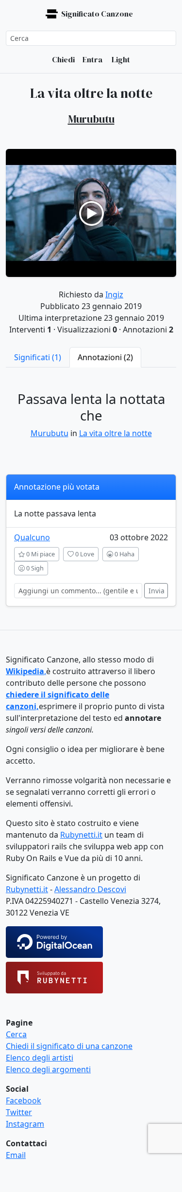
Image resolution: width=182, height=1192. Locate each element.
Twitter (19, 1112)
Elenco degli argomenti (48, 1069)
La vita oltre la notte (115, 433)
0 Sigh (34, 568)
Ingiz (114, 294)
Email (16, 1155)
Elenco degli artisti (39, 1057)
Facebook (23, 1100)
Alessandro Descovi (90, 889)
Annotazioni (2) (105, 357)
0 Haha (123, 554)
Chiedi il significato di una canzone (69, 1046)
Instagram (25, 1124)
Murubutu (49, 433)
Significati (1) (37, 357)
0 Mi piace (40, 554)
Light (120, 59)
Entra (92, 59)
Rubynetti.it (81, 834)
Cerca (16, 1034)
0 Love (84, 554)
